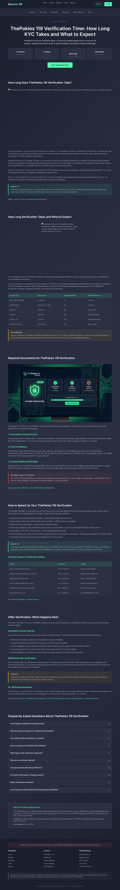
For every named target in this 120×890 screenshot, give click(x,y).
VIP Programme (48, 866)
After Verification (78, 12)
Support (72, 2)
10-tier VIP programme (56, 698)
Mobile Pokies (83, 860)
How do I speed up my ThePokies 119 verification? (28, 746)
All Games (11, 860)
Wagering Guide (84, 857)
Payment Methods (49, 860)
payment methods (92, 698)
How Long (43, 12)
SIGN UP (98, 4)
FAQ (89, 12)
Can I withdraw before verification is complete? (27, 738)
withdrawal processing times (44, 488)
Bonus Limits (83, 863)
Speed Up (66, 12)
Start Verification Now (60, 65)
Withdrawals (47, 857)
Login (66, 2)
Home (45, 2)
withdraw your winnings (35, 698)
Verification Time (49, 854)
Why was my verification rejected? (22, 760)
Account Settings (18, 599)
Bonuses (59, 2)
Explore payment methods (17, 488)
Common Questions (85, 866)
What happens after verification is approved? (26, 753)
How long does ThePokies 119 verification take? (27, 724)
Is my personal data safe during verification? (26, 768)
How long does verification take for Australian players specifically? (34, 790)
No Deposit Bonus (84, 854)
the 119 (15, 4)
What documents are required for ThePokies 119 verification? (32, 731)
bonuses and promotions (74, 698)
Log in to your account (28, 199)
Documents (54, 12)
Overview (32, 12)
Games (51, 2)
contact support (33, 599)
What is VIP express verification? (22, 782)
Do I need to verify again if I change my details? (27, 775)
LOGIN (108, 4)
